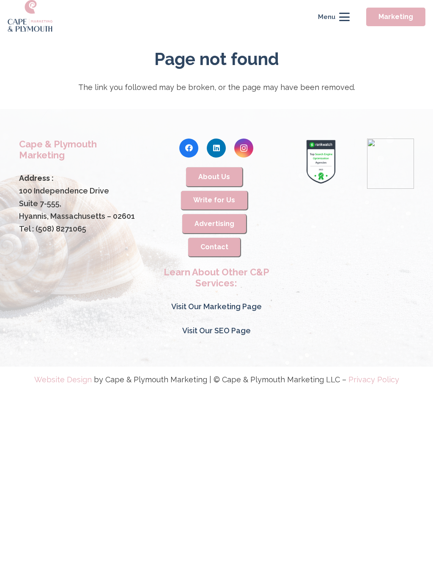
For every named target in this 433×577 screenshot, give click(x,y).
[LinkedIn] (216, 148)
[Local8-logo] (390, 164)
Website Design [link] (63, 379)
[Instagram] (243, 148)
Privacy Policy (373, 379)
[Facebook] (188, 148)
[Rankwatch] (321, 162)
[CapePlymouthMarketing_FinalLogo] (30, 17)
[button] (334, 16)
